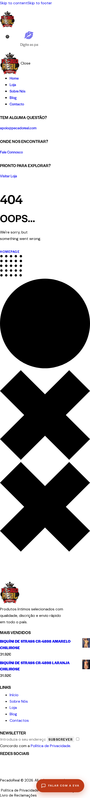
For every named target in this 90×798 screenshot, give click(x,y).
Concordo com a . (35, 745)
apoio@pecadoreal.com (18, 127)
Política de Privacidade (50, 745)
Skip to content (14, 2)
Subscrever (60, 739)
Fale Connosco (11, 151)
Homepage (10, 251)
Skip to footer (40, 2)
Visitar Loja (8, 175)
